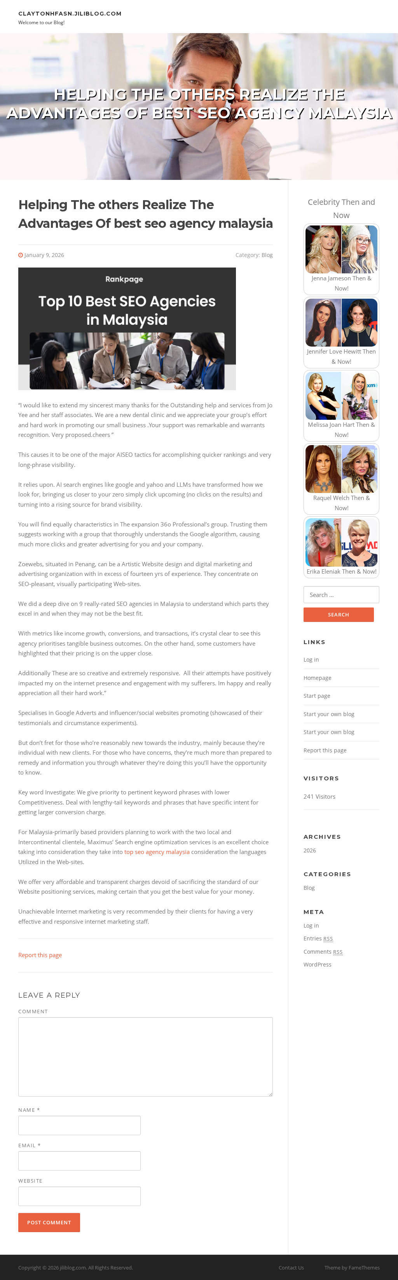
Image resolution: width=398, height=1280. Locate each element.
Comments (323, 951)
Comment (33, 1011)
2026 (310, 850)
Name (29, 1109)
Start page (317, 695)
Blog (267, 255)
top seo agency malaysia (157, 852)
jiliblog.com (73, 1267)
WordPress (318, 964)
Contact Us (291, 1267)
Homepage (318, 677)
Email (29, 1145)
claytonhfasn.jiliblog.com (70, 13)
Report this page (40, 955)
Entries (318, 938)
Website (30, 1180)
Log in (311, 659)
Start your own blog (329, 714)
